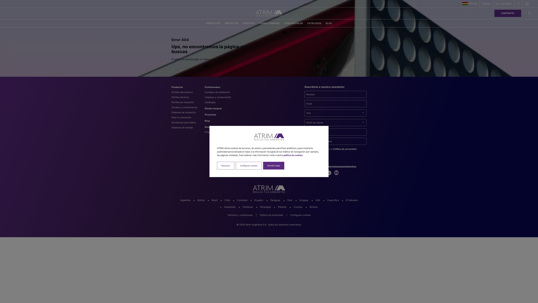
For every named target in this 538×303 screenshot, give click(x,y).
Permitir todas (273, 166)
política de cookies (293, 155)
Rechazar (225, 166)
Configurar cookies (248, 166)
